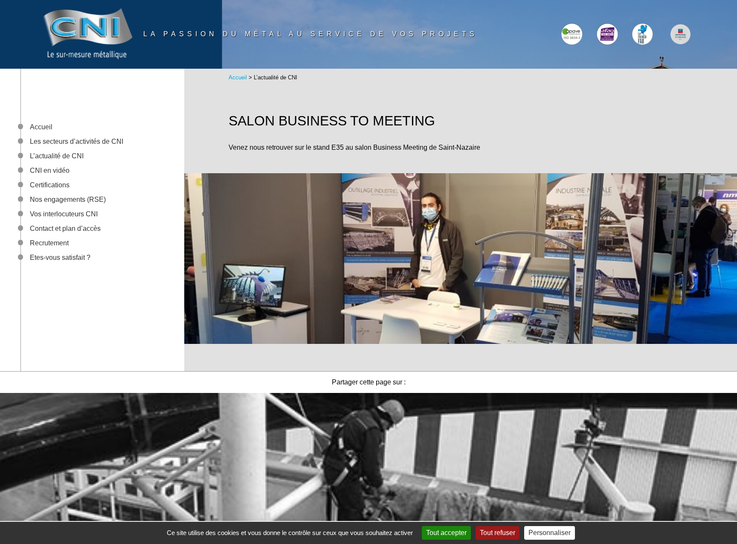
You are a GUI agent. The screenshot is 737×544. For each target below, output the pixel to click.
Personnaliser (549, 532)
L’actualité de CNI (57, 156)
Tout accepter (446, 532)
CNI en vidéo (50, 170)
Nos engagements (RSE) (68, 199)
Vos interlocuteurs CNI (64, 214)
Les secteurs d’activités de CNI (76, 141)
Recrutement (49, 243)
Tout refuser (497, 532)
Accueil (41, 127)
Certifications (50, 185)
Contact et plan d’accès (65, 228)
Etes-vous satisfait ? (60, 257)
